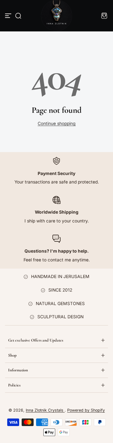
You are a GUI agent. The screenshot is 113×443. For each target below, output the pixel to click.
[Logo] (57, 15)
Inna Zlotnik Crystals (45, 410)
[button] (18, 15)
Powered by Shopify (86, 410)
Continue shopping (57, 123)
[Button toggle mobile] (9, 15)
